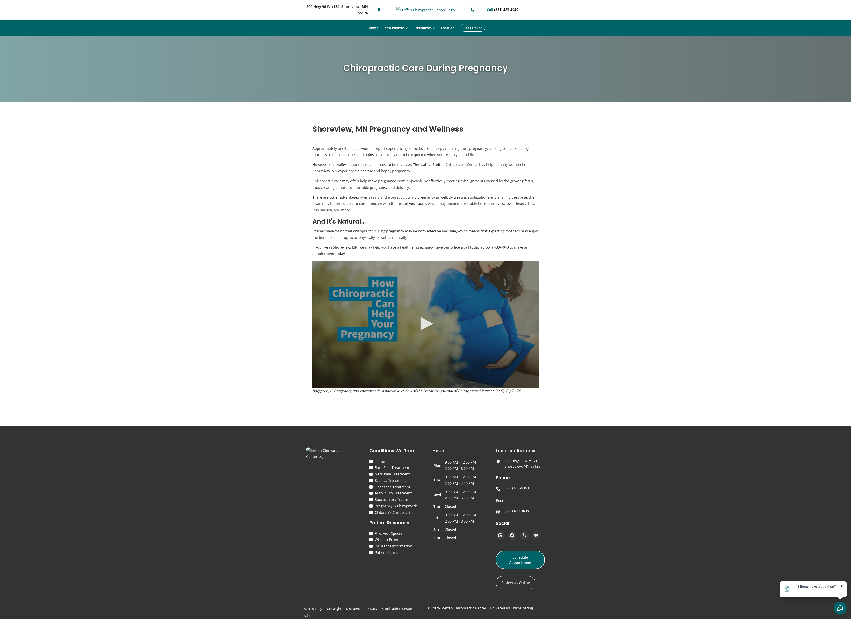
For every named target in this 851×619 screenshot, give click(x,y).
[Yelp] (524, 535)
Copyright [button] (334, 609)
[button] (425, 323)
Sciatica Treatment (390, 480)
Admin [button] (309, 615)
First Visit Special (389, 533)
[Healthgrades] (536, 535)
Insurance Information (393, 546)
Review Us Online (515, 582)
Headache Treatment (392, 487)
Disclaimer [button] (354, 609)
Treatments (423, 28)
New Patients (394, 28)
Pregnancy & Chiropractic (396, 506)
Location (447, 28)
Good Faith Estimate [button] (397, 609)
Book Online (472, 28)
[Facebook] (512, 535)
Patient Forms (386, 552)
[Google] (500, 535)
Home (373, 28)
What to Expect (387, 539)
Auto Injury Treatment (393, 493)
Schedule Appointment (520, 560)
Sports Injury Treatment (395, 499)
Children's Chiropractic (394, 512)
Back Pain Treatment (392, 467)
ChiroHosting (522, 608)
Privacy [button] (372, 609)
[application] (425, 324)
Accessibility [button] (313, 609)
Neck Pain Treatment (392, 474)
